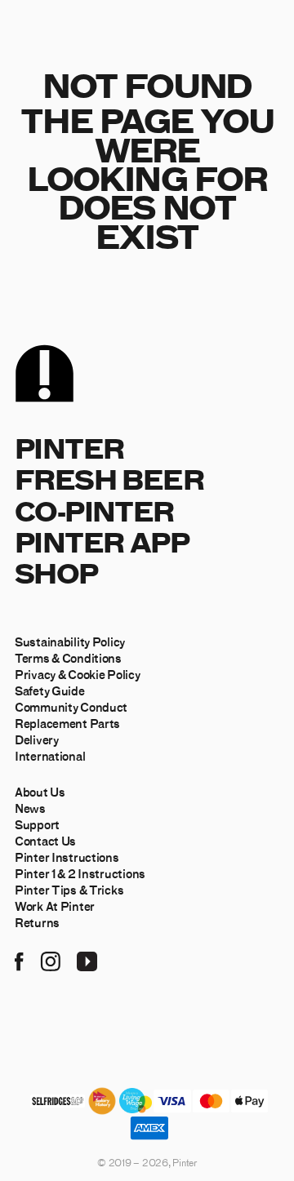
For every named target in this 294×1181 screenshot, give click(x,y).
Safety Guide (50, 690)
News (30, 808)
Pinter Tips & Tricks (69, 889)
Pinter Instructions (67, 857)
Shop (56, 572)
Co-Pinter (94, 510)
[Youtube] (87, 960)
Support (37, 824)
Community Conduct (71, 706)
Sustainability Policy (70, 641)
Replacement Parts (67, 723)
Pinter (69, 447)
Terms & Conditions (68, 657)
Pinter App (102, 541)
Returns (37, 922)
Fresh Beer (109, 478)
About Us (40, 791)
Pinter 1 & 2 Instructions (80, 873)
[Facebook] (19, 960)
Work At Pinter (55, 906)
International (50, 755)
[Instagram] (50, 960)
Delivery (37, 739)
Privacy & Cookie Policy (77, 674)
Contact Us (45, 840)
